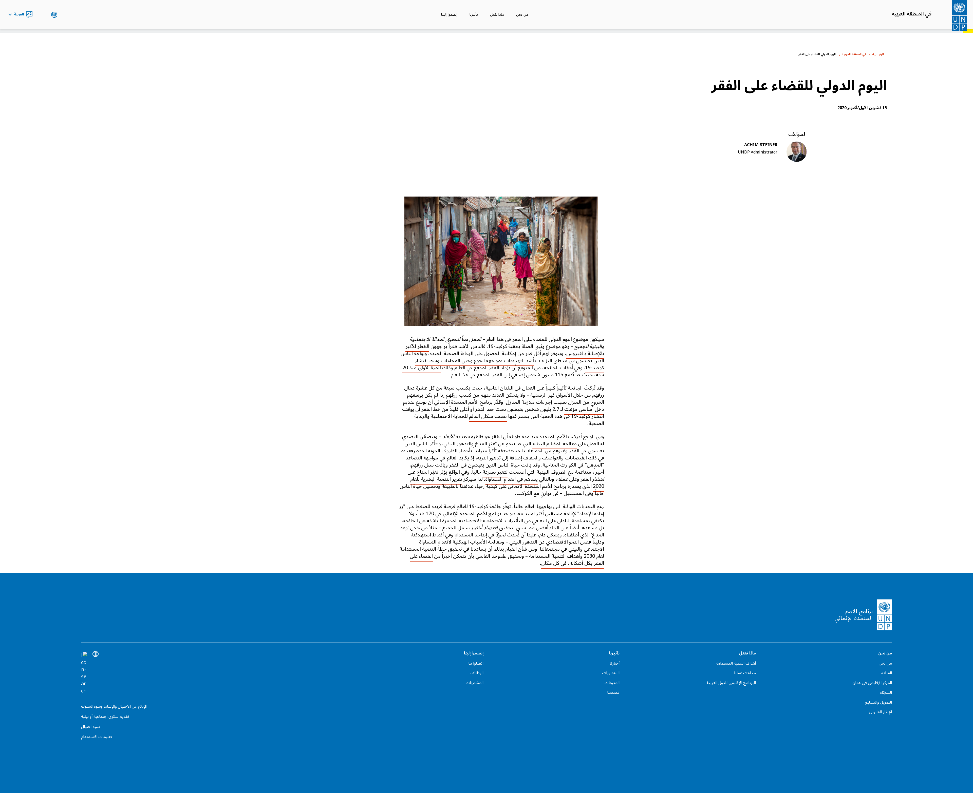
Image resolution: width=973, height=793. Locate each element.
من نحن (522, 14)
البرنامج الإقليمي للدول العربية (731, 683)
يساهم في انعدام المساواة (511, 479)
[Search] (84, 673)
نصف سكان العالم (488, 416)
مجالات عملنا (745, 673)
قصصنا (613, 692)
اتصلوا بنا (475, 663)
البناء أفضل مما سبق (537, 528)
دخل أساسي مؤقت (584, 409)
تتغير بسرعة (495, 472)
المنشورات (611, 673)
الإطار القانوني (880, 712)
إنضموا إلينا (449, 14)
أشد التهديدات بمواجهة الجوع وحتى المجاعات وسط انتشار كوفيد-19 (509, 364)
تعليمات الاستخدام (96, 736)
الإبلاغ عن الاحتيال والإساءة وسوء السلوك (114, 706)
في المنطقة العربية (911, 14)
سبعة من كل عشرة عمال (429, 388)
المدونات (612, 683)
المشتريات (474, 683)
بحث (42, 14)
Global (54, 14)
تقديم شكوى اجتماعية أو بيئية (105, 716)
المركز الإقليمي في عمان (872, 683)
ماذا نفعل (497, 14)
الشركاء (886, 692)
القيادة (886, 673)
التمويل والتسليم (878, 702)
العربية (19, 14)
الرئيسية (878, 54)
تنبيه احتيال (90, 726)
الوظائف (476, 673)
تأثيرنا (474, 14)
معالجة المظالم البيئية (554, 443)
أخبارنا (615, 663)
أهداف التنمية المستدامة (736, 663)
